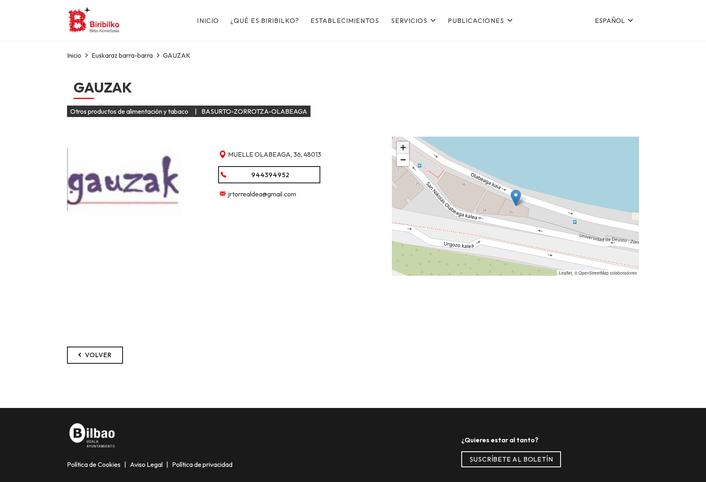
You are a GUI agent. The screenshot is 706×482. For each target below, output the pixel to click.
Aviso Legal (147, 464)
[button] (613, 20)
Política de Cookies (94, 464)
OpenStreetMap (594, 273)
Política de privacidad (201, 464)
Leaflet (565, 273)
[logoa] (94, 20)
